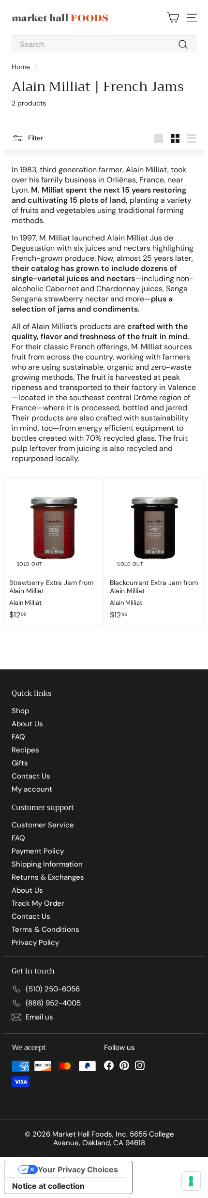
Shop (20, 710)
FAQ (18, 737)
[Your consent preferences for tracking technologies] (191, 1181)
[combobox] (104, 44)
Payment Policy (38, 851)
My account (32, 789)
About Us (27, 723)
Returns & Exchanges (48, 877)
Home (22, 66)
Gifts (20, 763)
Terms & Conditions (45, 929)
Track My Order (38, 903)
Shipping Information (47, 864)
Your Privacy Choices (78, 1169)
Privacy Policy (35, 942)
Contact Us (31, 776)
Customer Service (43, 825)
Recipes (25, 750)
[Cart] (172, 17)
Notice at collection (48, 1186)
